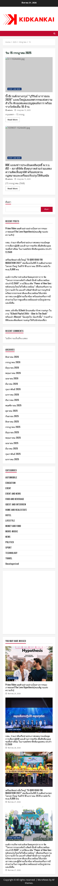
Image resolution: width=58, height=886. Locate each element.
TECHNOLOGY (11, 553)
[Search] (54, 33)
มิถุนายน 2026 (12, 367)
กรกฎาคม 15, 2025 (24, 110)
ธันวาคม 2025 (12, 400)
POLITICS (9, 542)
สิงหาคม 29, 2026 (14, 693)
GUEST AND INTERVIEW (15, 504)
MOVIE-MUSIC (11, 531)
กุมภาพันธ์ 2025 (13, 453)
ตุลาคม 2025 (11, 410)
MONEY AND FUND (13, 526)
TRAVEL (8, 558)
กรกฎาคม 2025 (12, 427)
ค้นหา (8, 202)
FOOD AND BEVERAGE (14, 499)
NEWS (7, 536)
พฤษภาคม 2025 (13, 437)
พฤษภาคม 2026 (13, 373)
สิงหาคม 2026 (12, 356)
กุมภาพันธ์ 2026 (13, 389)
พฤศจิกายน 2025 (13, 405)
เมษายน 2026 (11, 378)
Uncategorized (12, 563)
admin (10, 110)
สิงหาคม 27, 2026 (14, 802)
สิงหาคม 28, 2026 (14, 748)
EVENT (8, 488)
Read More (14, 120)
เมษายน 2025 (11, 443)
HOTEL (8, 515)
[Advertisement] (29, 603)
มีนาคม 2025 (11, 448)
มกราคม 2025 (12, 459)
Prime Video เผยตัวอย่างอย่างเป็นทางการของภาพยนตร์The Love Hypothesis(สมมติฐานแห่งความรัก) (26, 231)
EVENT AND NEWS (14, 89)
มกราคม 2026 (12, 394)
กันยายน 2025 (12, 416)
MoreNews (43, 879)
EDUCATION (10, 482)
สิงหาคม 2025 (12, 421)
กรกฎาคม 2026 (12, 362)
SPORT (8, 547)
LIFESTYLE (10, 520)
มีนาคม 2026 (11, 383)
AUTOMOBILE (11, 477)
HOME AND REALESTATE (16, 509)
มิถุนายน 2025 (12, 432)
